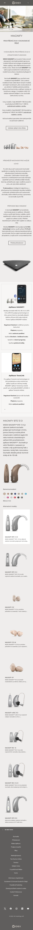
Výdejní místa (16, 866)
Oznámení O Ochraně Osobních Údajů (16, 881)
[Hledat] (28, 2)
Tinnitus (15, 862)
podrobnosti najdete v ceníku (16, 106)
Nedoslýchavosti (16, 855)
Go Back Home (9, 829)
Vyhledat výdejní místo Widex (17, 128)
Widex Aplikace (15, 843)
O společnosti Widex (16, 869)
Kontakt (16, 895)
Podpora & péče (16, 847)
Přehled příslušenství (16, 243)
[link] (16, 382)
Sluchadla (16, 836)
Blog (16, 850)
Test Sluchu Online (16, 859)
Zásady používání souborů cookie (16, 888)
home (16, 873)
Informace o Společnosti (15, 878)
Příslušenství (16, 840)
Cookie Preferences (16, 892)
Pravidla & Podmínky (16, 885)
